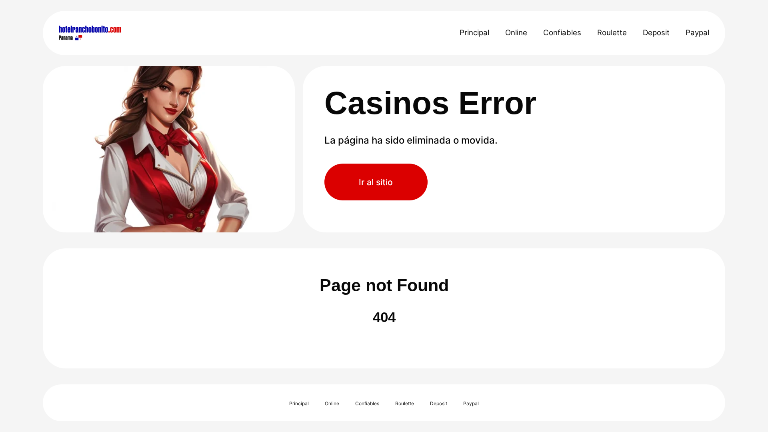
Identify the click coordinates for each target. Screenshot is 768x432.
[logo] (114, 33)
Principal (474, 32)
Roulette (612, 32)
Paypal (697, 32)
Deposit (656, 32)
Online (516, 32)
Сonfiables (562, 32)
